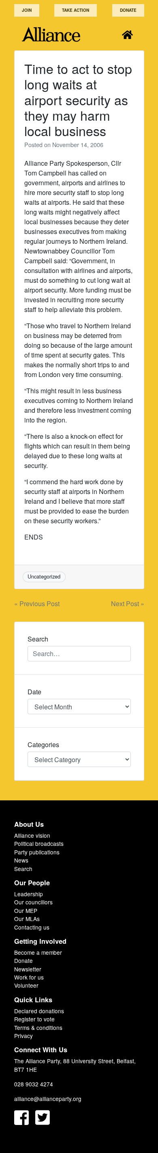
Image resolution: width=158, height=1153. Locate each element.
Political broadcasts (39, 843)
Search (23, 869)
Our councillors (33, 902)
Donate (128, 10)
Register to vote (34, 1019)
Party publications (37, 852)
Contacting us (31, 927)
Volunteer (26, 985)
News (21, 860)
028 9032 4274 (33, 1084)
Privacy (23, 1036)
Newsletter (27, 969)
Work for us (29, 977)
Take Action (75, 10)
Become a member (38, 952)
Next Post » (127, 603)
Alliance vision (32, 835)
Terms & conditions (38, 1027)
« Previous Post (37, 603)
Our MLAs (27, 919)
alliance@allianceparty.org (47, 1098)
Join (27, 10)
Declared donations (39, 1011)
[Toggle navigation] (127, 34)
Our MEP (25, 910)
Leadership (28, 894)
